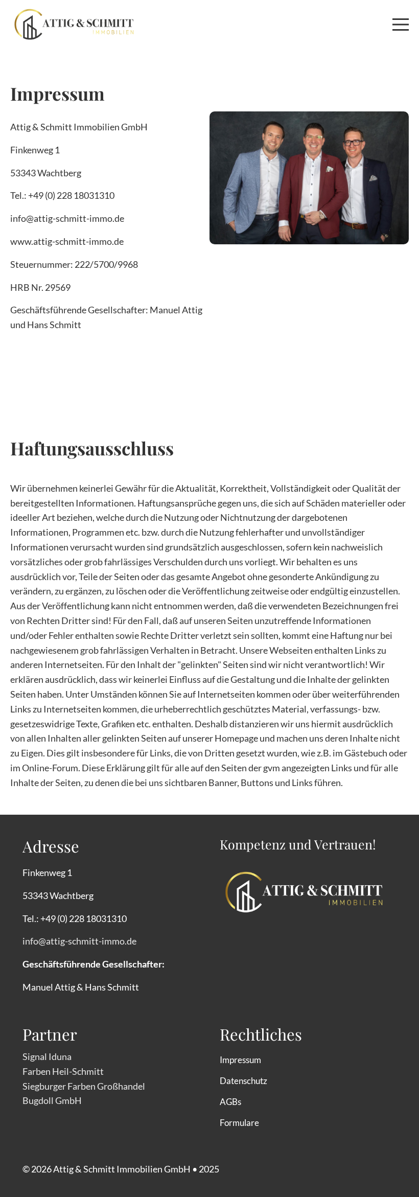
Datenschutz (243, 1080)
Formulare (239, 1122)
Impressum (240, 1059)
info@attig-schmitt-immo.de (67, 218)
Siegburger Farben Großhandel (83, 1086)
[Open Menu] (400, 24)
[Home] (74, 23)
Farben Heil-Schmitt (63, 1071)
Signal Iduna (47, 1056)
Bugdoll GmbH (52, 1100)
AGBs (230, 1101)
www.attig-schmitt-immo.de (67, 241)
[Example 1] (304, 886)
